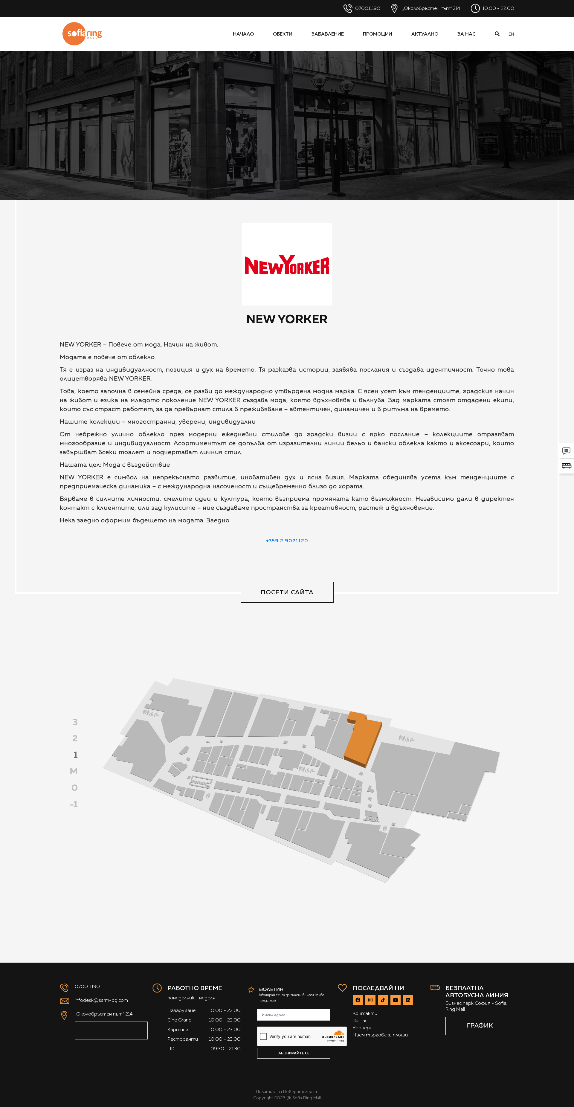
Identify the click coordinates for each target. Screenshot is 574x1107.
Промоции (377, 34)
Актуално (424, 34)
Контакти (365, 1013)
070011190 (367, 8)
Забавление (328, 34)
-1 (74, 804)
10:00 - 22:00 (497, 8)
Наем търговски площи (380, 1035)
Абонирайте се (293, 1053)
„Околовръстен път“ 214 (430, 8)
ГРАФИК (480, 1025)
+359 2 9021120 (287, 540)
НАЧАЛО (243, 34)
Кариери (363, 1027)
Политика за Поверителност (287, 1091)
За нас (466, 34)
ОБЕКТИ (282, 34)
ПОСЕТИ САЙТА (287, 592)
